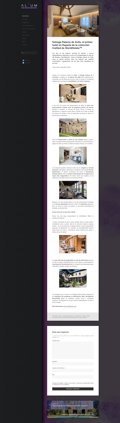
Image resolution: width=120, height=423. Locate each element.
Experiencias (75, 317)
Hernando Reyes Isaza (68, 316)
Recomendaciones (27, 25)
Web (53, 374)
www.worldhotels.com (70, 306)
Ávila (84, 316)
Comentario (56, 340)
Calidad (87, 316)
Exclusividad (69, 317)
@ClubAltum (27, 62)
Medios (24, 32)
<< (23, 13)
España (60, 317)
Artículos (24, 19)
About (24, 41)
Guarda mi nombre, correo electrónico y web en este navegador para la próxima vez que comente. (73, 383)
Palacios (85, 317)
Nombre (55, 361)
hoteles (80, 317)
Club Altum (25, 16)
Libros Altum (26, 35)
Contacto (24, 45)
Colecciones (55, 317)
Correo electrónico (58, 368)
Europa (64, 317)
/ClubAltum (27, 60)
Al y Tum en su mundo (28, 29)
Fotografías (25, 22)
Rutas (24, 38)
